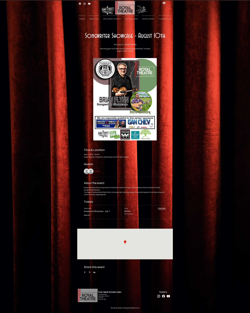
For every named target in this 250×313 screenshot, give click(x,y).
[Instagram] (84, 3)
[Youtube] (89, 3)
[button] (131, 18)
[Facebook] (80, 3)
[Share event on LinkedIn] (94, 272)
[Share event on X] (90, 272)
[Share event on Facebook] (85, 272)
